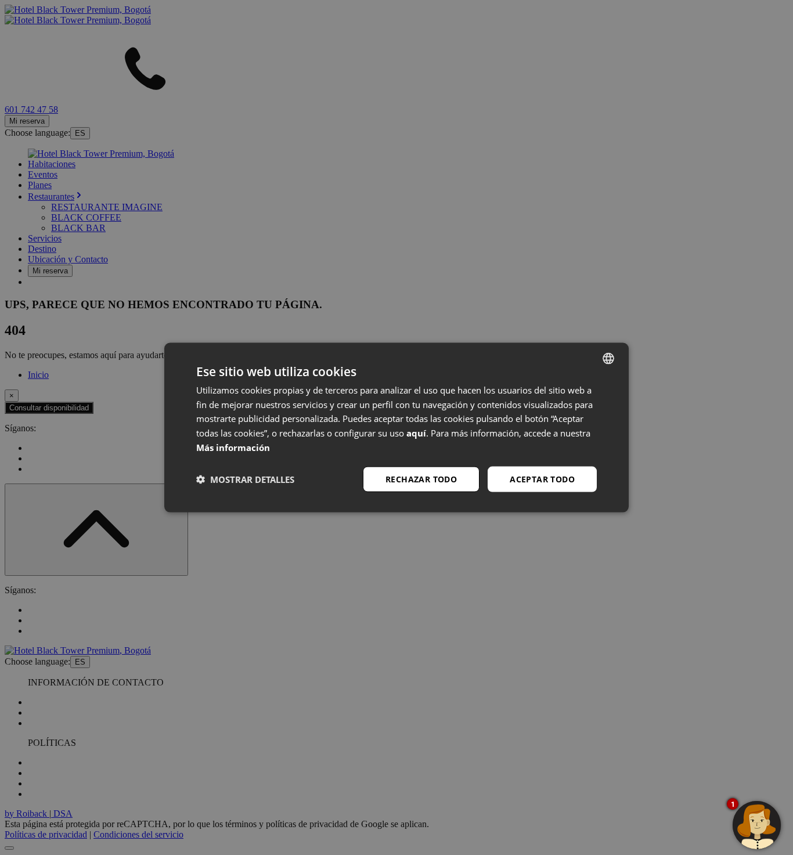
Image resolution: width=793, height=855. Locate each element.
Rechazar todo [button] (421, 478)
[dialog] (396, 427)
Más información (233, 447)
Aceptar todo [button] (542, 478)
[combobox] (608, 358)
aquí (416, 433)
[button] (245, 479)
